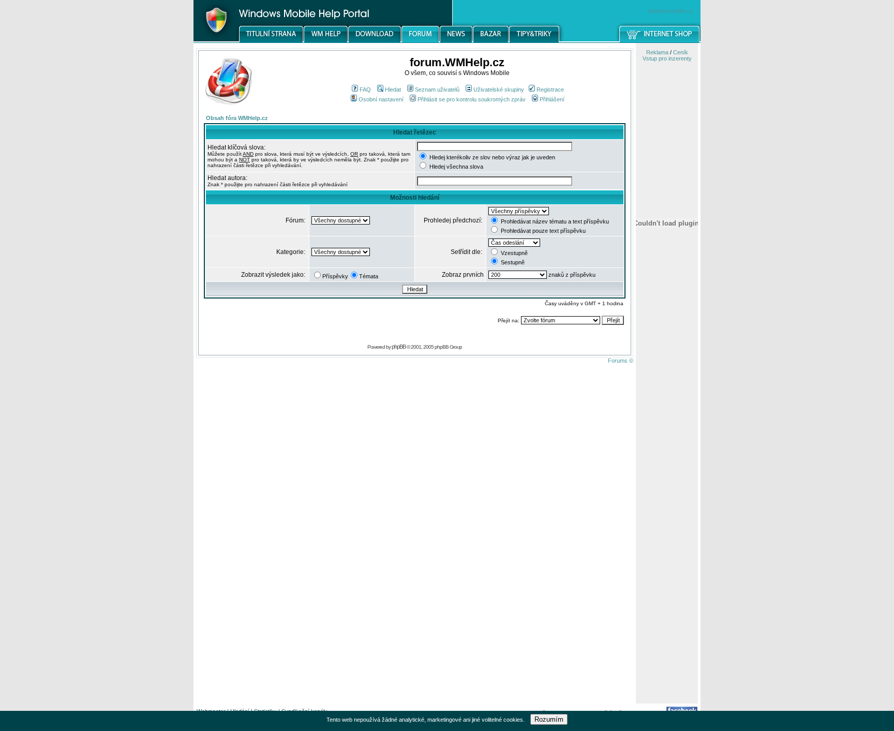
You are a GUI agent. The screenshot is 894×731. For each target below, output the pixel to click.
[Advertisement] (667, 539)
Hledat (393, 89)
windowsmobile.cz (670, 11)
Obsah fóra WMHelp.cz (237, 118)
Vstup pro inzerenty (667, 58)
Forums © (620, 360)
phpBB (399, 347)
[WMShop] (660, 41)
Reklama (657, 52)
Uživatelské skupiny (498, 89)
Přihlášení (552, 99)
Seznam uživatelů (437, 89)
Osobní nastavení (381, 99)
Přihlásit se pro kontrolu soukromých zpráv (472, 99)
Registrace (550, 89)
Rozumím (548, 719)
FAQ (365, 89)
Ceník (680, 52)
